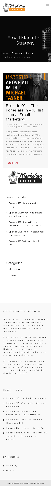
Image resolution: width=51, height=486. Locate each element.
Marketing (10, 127)
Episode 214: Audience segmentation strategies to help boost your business (26, 436)
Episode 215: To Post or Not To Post (26, 428)
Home (4, 53)
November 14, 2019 (13, 124)
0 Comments (32, 127)
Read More (12, 163)
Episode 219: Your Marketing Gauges (26, 398)
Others (12, 275)
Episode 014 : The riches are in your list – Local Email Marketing (24, 112)
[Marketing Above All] (14, 8)
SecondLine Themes (37, 483)
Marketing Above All (33, 124)
